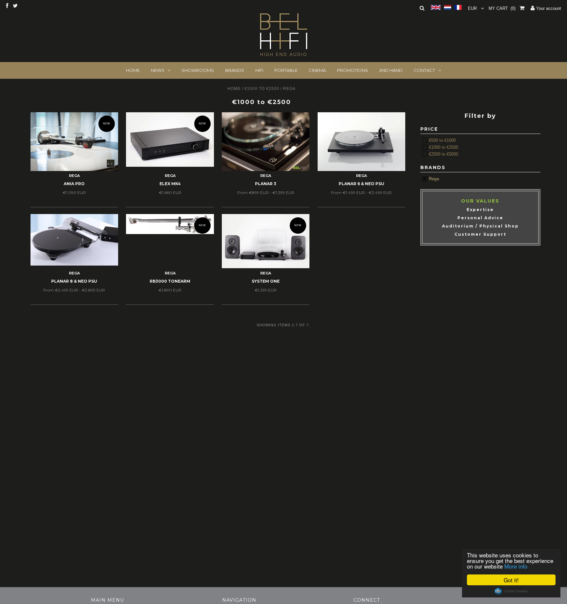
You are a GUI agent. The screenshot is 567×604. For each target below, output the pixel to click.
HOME (133, 70)
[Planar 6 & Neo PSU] (361, 141)
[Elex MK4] (170, 139)
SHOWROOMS (197, 70)
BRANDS (234, 70)
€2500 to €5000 (443, 154)
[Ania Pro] (74, 141)
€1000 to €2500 (261, 88)
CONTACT (424, 70)
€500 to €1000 (442, 140)
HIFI (259, 70)
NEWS (157, 70)
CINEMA (317, 70)
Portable (286, 70)
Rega (433, 178)
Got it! (511, 580)
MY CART (502, 8)
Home (234, 88)
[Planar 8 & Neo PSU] (74, 240)
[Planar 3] (265, 141)
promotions (352, 70)
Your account (548, 8)
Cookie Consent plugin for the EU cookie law (511, 591)
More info (515, 566)
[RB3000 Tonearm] (170, 224)
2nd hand (391, 70)
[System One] (265, 241)
